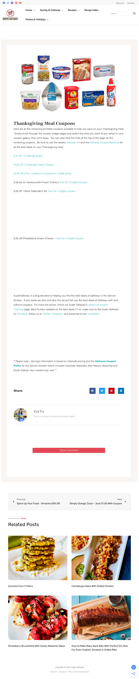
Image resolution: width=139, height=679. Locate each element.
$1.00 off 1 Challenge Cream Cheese (34, 164)
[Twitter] (8, 3)
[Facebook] (4, 3)
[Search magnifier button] (134, 13)
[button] (33, 10)
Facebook (22, 313)
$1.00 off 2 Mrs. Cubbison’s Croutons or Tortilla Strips (42, 173)
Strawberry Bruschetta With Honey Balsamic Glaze (36, 645)
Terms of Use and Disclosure (78, 672)
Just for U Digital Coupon (73, 182)
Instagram (57, 313)
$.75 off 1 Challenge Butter (28, 155)
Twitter (46, 313)
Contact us (63, 672)
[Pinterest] (16, 3)
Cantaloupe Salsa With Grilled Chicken (93, 586)
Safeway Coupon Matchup (104, 142)
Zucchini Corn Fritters (20, 586)
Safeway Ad (73, 142)
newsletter (93, 313)
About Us (53, 672)
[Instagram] (12, 3)
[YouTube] (20, 3)
